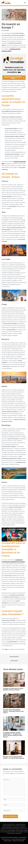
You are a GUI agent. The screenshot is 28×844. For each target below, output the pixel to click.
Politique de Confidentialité (18, 840)
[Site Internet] (14, 810)
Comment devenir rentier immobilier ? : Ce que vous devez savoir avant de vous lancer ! (12, 735)
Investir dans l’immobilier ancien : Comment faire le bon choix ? (13, 711)
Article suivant (14, 660)
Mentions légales (7, 840)
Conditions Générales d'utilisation (18, 839)
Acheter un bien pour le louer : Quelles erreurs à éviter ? (13, 689)
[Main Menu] (25, 2)
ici (6, 649)
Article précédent (14, 656)
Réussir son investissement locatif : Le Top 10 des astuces (13, 757)
